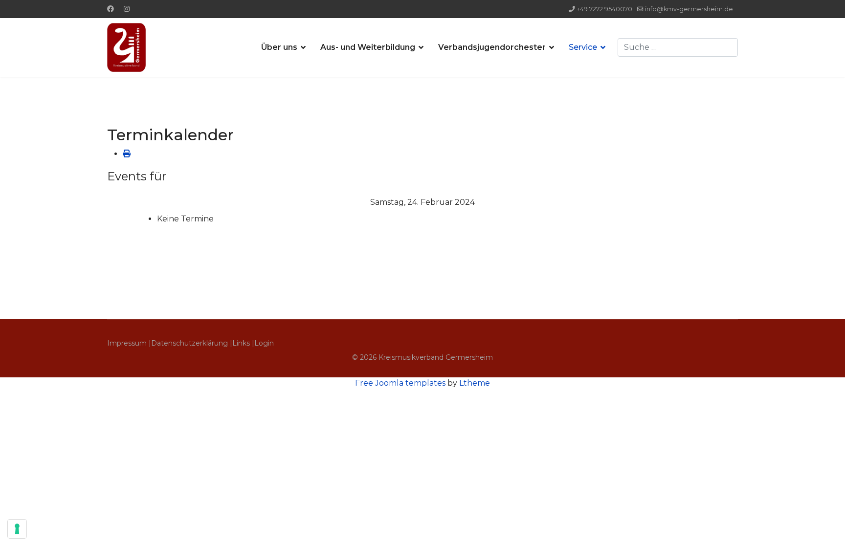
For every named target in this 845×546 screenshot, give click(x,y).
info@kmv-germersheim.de (689, 9)
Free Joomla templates (400, 383)
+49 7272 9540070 (604, 9)
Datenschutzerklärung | (191, 343)
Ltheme (474, 383)
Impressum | (129, 343)
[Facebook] (110, 8)
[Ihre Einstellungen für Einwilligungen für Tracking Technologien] (17, 529)
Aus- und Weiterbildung (367, 47)
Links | (243, 343)
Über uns (279, 47)
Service (583, 47)
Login (264, 343)
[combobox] (678, 47)
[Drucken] (127, 153)
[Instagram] (127, 8)
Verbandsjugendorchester (492, 47)
